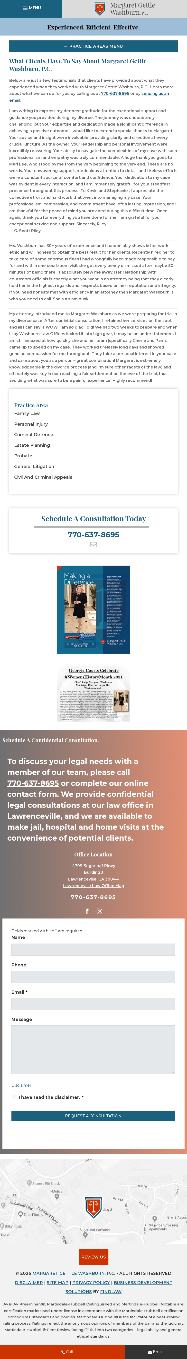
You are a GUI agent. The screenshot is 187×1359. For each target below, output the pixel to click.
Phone (18, 965)
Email (158, 1352)
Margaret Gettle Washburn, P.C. (73, 1273)
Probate (23, 456)
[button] (31, 9)
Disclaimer (21, 1085)
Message (21, 1019)
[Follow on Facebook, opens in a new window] (87, 911)
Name (18, 937)
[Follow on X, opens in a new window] (99, 911)
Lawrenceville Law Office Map (93, 885)
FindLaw (111, 1291)
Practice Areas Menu (96, 46)
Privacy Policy (91, 1282)
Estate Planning (32, 445)
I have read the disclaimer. (51, 1097)
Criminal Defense (33, 434)
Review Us (93, 1257)
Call (69, 1352)
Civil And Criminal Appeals (43, 477)
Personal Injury (31, 424)
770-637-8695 (115, 93)
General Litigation (34, 466)
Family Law (27, 413)
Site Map (57, 1282)
